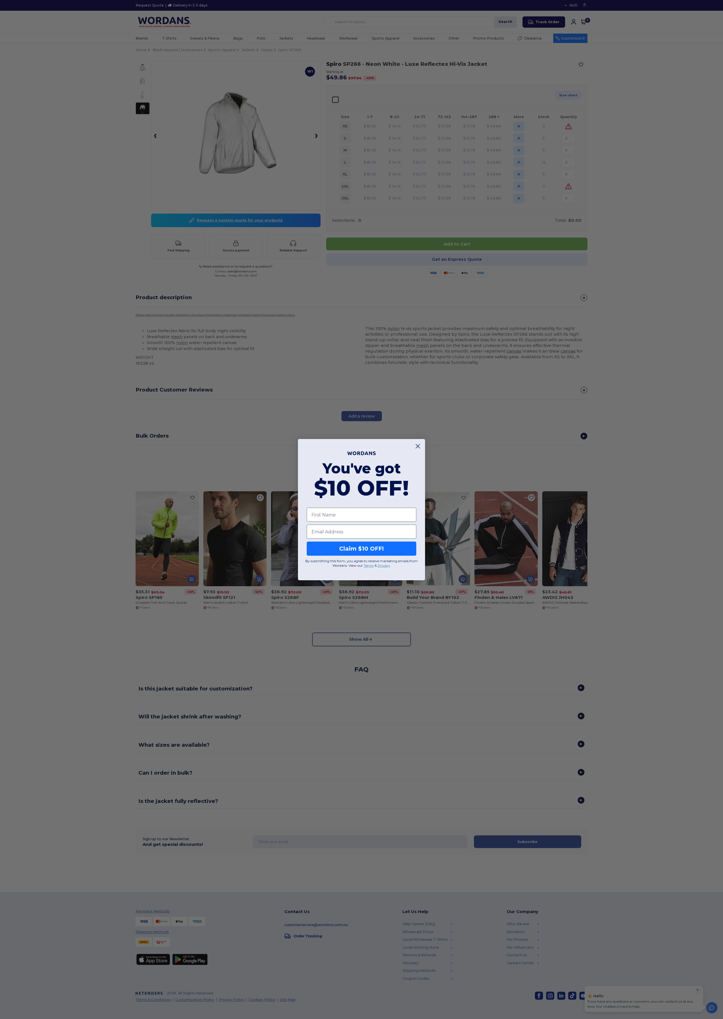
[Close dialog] (418, 446)
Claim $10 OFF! (361, 548)
